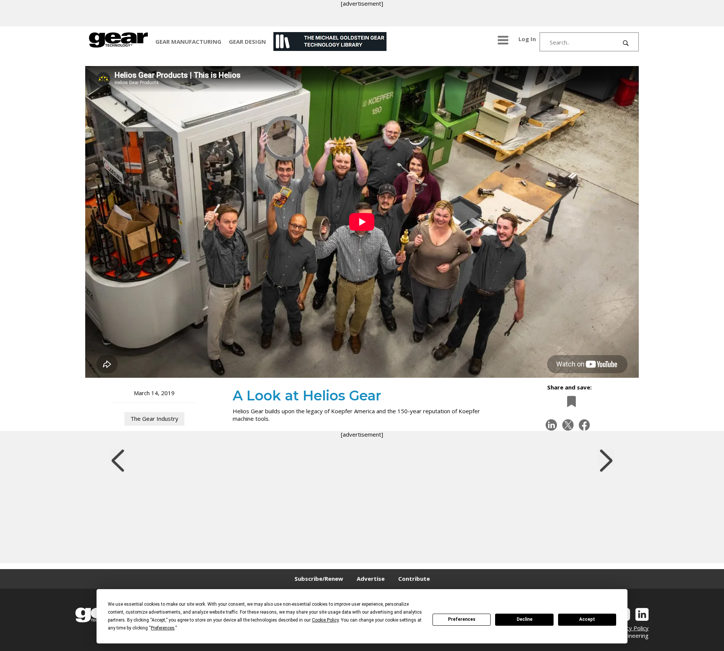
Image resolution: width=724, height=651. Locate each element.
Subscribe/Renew (319, 578)
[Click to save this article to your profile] (569, 401)
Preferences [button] (163, 628)
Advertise (371, 578)
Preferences (462, 619)
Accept (587, 619)
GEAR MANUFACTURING (188, 41)
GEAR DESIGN (247, 41)
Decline (524, 619)
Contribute (414, 578)
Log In (527, 39)
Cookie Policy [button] (325, 620)
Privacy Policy (631, 628)
